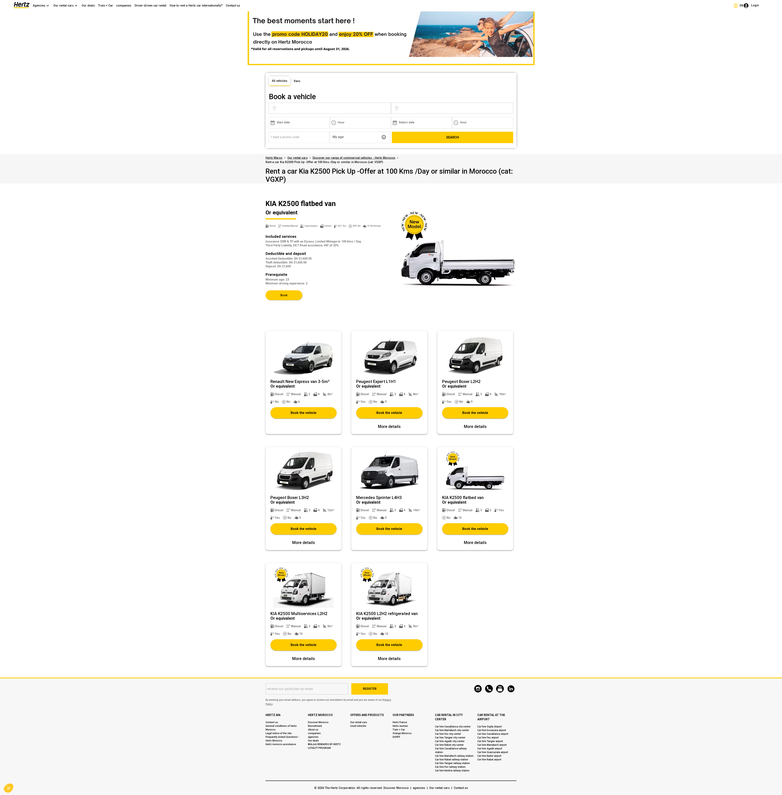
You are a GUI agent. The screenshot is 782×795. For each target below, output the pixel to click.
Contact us (233, 5)
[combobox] (334, 108)
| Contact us (459, 788)
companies (123, 5)
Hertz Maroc (274, 157)
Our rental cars (297, 157)
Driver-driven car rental (150, 5)
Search (452, 137)
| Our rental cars (437, 788)
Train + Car (105, 5)
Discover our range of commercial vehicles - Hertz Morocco (354, 157)
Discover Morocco (396, 788)
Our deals (88, 5)
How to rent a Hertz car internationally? (196, 5)
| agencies (417, 788)
